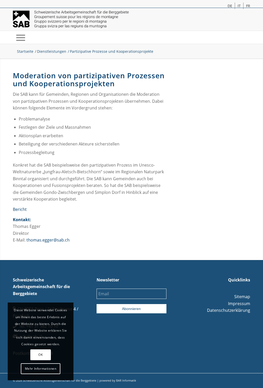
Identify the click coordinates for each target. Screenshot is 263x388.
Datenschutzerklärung (228, 310)
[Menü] (21, 37)
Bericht (20, 209)
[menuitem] (230, 6)
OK (40, 354)
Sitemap (242, 296)
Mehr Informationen (41, 368)
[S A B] (71, 19)
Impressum (239, 303)
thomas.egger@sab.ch (48, 240)
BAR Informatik (126, 380)
